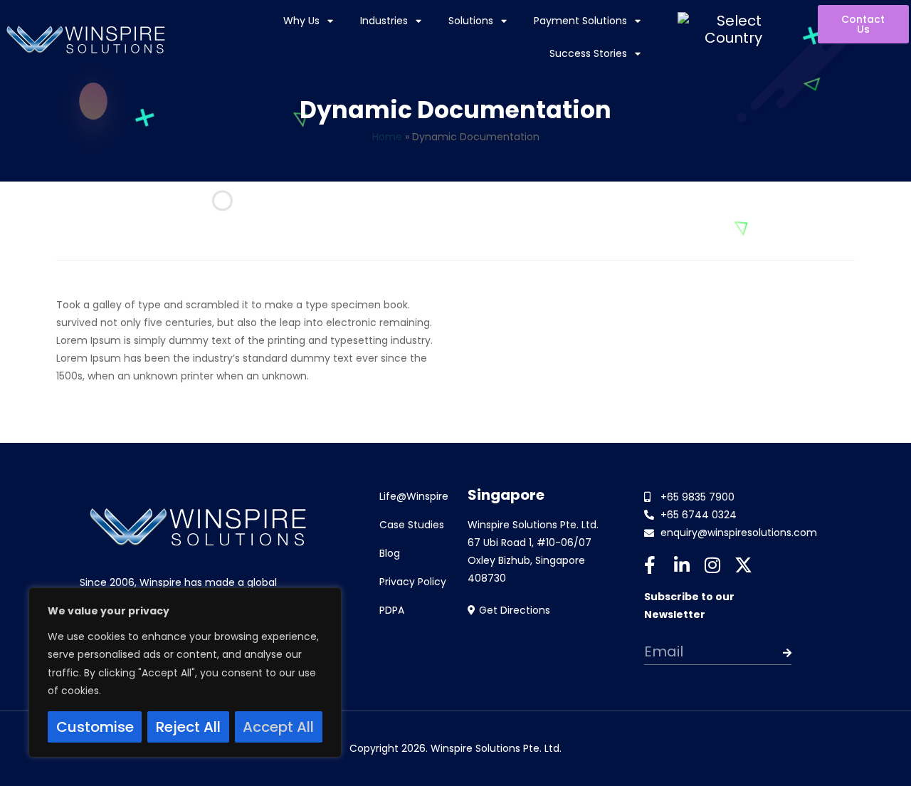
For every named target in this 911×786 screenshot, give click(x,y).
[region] (185, 672)
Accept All (278, 727)
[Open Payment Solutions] (638, 21)
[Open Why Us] (330, 21)
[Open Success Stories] (638, 54)
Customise (95, 727)
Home (387, 137)
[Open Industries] (418, 21)
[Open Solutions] (504, 21)
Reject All (188, 727)
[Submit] (776, 653)
